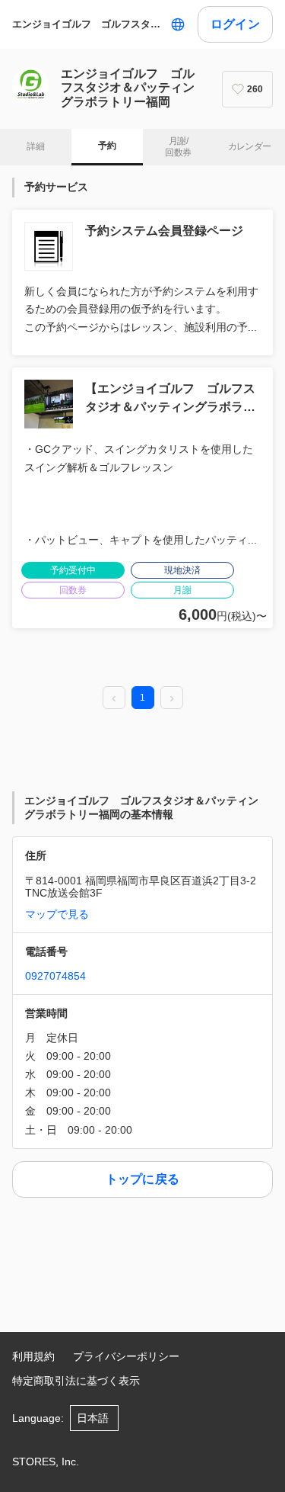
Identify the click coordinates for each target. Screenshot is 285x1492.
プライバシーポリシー (126, 1356)
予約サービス (56, 187)
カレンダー (249, 146)
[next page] (171, 698)
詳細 (35, 146)
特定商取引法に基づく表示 (76, 1381)
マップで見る (57, 914)
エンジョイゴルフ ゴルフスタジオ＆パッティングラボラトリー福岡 (88, 24)
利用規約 (33, 1356)
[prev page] (114, 698)
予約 (107, 145)
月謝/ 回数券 (178, 147)
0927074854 (55, 976)
